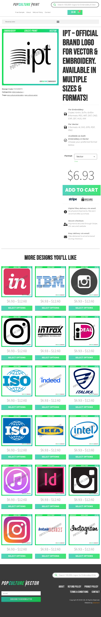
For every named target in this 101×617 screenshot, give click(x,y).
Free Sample (19, 12)
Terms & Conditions (79, 592)
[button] (50, 22)
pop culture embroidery (15, 95)
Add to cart (81, 190)
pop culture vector (31, 95)
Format (68, 156)
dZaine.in (96, 603)
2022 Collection (17, 92)
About (28, 12)
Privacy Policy (91, 586)
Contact (47, 12)
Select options (16, 308)
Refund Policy (38, 12)
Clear (76, 161)
